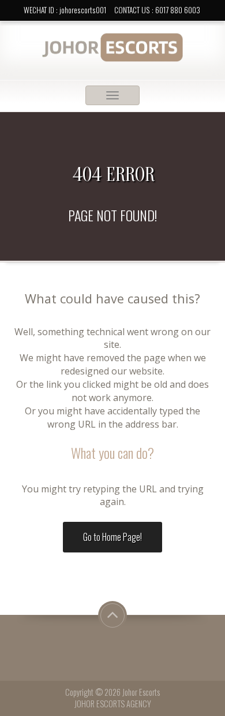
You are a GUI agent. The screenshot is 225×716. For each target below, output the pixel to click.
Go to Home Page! (112, 537)
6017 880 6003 (177, 10)
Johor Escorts (141, 692)
